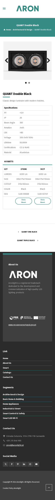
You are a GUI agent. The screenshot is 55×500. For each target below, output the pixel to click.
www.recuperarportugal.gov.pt (22, 325)
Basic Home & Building (13, 399)
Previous (7, 60)
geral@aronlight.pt (15, 445)
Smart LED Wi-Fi (10, 418)
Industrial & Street (11, 409)
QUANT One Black (29, 232)
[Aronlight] (27, 8)
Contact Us (8, 377)
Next (47, 60)
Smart (6, 368)
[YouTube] (36, 464)
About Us (7, 363)
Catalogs (7, 372)
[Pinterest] (18, 464)
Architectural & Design (13, 394)
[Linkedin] (24, 464)
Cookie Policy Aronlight (12, 488)
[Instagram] (30, 464)
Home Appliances (11, 404)
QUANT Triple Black (26, 241)
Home (5, 358)
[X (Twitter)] (5, 464)
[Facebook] (12, 464)
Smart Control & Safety (14, 413)
